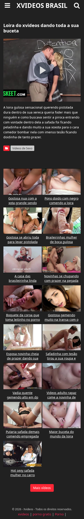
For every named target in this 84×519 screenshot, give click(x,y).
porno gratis (42, 514)
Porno (59, 514)
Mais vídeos (42, 488)
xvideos (23, 514)
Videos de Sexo (22, 148)
